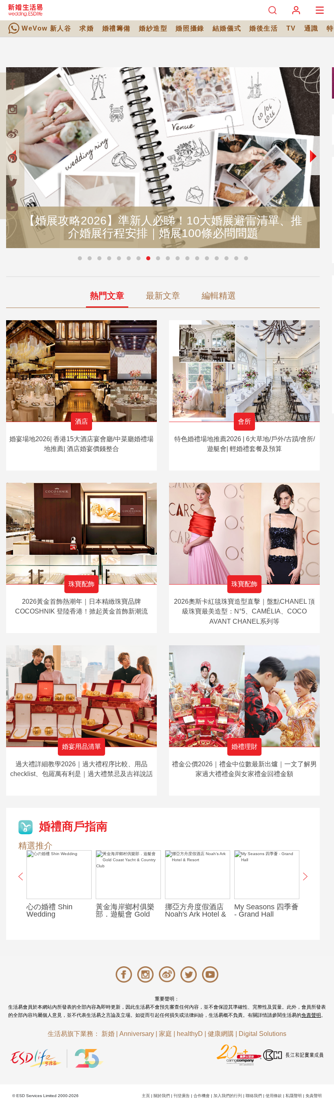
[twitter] (12, 182)
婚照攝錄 (190, 28)
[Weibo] (12, 133)
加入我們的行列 (227, 1095)
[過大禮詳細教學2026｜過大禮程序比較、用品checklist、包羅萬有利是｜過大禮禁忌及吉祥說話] (81, 696)
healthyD (190, 1033)
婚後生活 (263, 28)
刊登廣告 (182, 1095)
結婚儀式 (227, 28)
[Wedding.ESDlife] (25, 10)
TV (291, 28)
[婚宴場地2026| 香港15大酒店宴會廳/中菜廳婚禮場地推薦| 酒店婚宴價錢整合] (81, 371)
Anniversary (136, 1033)
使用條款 (274, 1095)
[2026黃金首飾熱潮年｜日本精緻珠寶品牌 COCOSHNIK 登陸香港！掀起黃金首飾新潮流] (81, 533)
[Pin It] (12, 158)
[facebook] (12, 85)
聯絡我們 (254, 1095)
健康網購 (221, 1033)
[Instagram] (12, 109)
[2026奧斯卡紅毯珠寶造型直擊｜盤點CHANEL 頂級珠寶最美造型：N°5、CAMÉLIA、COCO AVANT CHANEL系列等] (244, 533)
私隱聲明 (294, 1095)
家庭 (165, 1033)
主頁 (146, 1095)
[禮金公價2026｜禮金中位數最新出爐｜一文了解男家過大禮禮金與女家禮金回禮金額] (244, 696)
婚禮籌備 (116, 28)
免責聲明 (311, 1015)
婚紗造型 (153, 28)
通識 (311, 28)
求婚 (86, 28)
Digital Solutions (262, 1033)
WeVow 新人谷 (46, 28)
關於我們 (162, 1095)
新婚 (107, 1033)
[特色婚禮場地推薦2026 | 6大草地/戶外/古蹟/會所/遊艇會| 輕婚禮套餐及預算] (244, 371)
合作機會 (201, 1095)
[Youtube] (12, 207)
